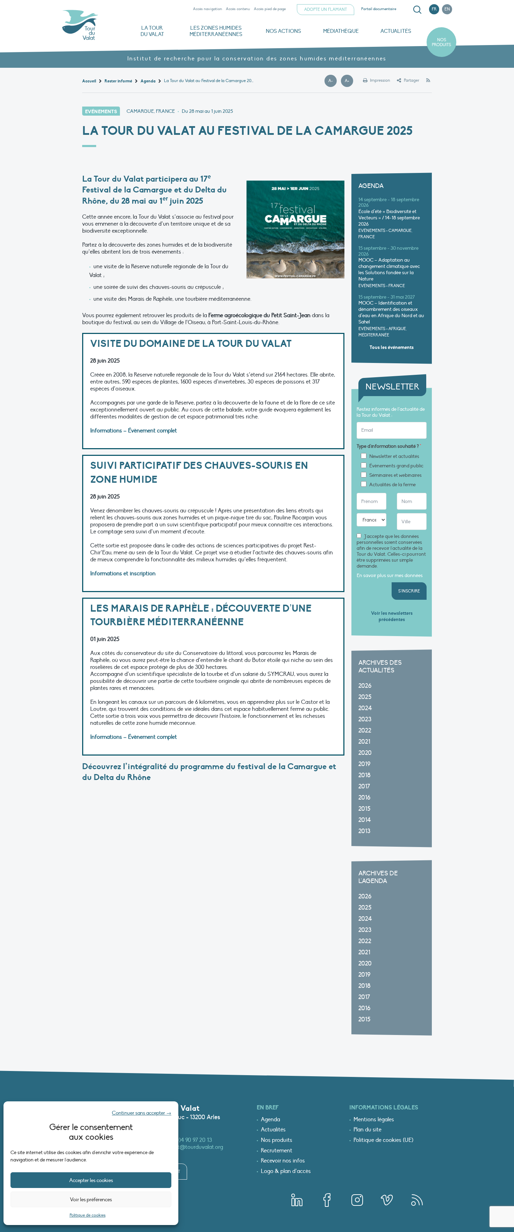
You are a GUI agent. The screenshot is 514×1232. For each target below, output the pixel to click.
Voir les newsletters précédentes (392, 616)
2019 (364, 764)
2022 (364, 730)
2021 (364, 741)
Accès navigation (207, 9)
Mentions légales (374, 1120)
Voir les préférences (91, 1199)
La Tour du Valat (152, 31)
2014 (364, 820)
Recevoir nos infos (283, 1161)
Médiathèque (341, 31)
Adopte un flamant (325, 9)
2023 (364, 719)
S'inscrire (409, 591)
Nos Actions (283, 31)
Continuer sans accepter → (141, 1113)
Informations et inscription (123, 573)
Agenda (270, 1120)
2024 (365, 708)
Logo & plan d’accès (286, 1171)
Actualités (395, 31)
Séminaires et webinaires (395, 475)
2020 (365, 753)
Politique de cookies (88, 1215)
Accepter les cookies (91, 1180)
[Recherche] (417, 9)
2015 (364, 808)
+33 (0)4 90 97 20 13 (188, 1140)
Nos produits (441, 42)
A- (332, 81)
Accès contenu (238, 9)
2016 (364, 797)
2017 (364, 786)
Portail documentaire (378, 9)
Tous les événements (392, 347)
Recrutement (276, 1151)
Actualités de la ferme (392, 485)
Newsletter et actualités (394, 456)
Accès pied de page (270, 9)
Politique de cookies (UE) (383, 1140)
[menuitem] (416, 9)
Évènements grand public (396, 466)
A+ (349, 81)
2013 (364, 831)
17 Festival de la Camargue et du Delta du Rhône (154, 190)
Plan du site (367, 1130)
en (447, 9)
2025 (364, 697)
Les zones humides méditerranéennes (216, 31)
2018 (364, 775)
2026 (364, 686)
